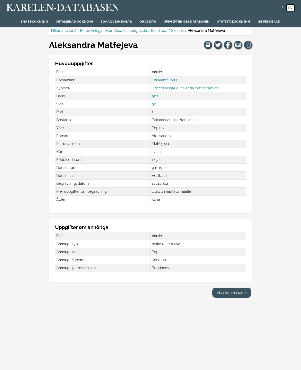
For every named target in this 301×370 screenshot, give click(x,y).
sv (290, 8)
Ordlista (147, 21)
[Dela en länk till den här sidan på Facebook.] (228, 45)
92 (154, 104)
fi (283, 8)
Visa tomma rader (232, 292)
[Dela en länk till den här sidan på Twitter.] (218, 45)
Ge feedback (269, 21)
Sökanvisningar (116, 21)
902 (155, 96)
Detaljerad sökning (74, 21)
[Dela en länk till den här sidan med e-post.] (238, 45)
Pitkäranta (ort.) (63, 30)
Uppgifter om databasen (187, 21)
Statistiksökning (233, 21)
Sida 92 (177, 30)
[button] (208, 45)
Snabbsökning (34, 21)
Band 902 (159, 30)
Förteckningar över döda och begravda (113, 30)
